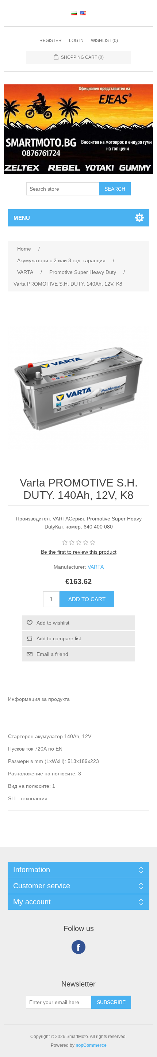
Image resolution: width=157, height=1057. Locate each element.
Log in (76, 40)
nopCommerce (91, 1045)
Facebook (78, 947)
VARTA (96, 567)
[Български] (73, 13)
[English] (83, 13)
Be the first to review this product (78, 552)
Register (50, 40)
